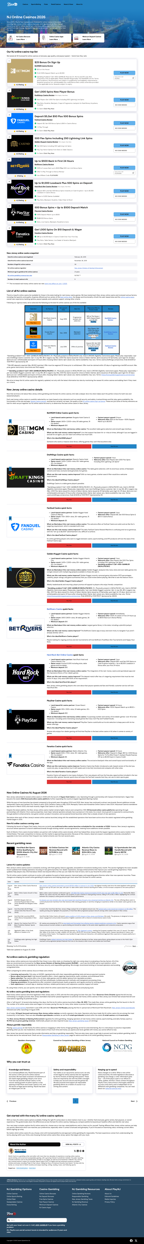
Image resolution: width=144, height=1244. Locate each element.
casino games (17, 1028)
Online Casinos (12, 1194)
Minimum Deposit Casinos (48, 1205)
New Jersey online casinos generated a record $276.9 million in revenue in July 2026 (67, 886)
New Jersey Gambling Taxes (82, 1199)
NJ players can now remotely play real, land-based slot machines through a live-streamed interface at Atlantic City (76, 900)
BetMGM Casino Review (44, 66)
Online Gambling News (22, 1168)
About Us (108, 1194)
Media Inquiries (110, 1199)
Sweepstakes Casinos (14, 1202)
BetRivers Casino (54, 609)
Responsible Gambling (80, 1196)
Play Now (124, 73)
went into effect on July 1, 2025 (56, 284)
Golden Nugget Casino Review (46, 142)
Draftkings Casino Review (44, 95)
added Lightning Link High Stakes (61, 939)
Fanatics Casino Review (44, 233)
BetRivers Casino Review (44, 164)
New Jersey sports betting (16, 1008)
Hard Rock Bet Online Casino (60, 655)
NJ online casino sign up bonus (94, 401)
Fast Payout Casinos (46, 1202)
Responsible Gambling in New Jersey (55, 1035)
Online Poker (11, 1199)
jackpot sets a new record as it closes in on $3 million (116, 909)
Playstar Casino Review (44, 211)
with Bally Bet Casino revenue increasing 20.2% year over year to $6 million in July (97, 893)
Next (134, 946)
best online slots (66, 297)
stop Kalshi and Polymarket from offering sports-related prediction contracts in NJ (89, 923)
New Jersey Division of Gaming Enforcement (89, 268)
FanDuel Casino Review (43, 120)
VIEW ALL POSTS (72, 1144)
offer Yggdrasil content (84, 930)
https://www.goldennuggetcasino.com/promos (117, 375)
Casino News (32, 1168)
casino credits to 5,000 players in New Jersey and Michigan (84, 916)
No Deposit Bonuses (46, 1196)
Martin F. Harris (20, 1150)
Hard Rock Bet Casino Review (46, 186)
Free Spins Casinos (46, 1199)
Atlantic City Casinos (79, 1205)
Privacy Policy (110, 1202)
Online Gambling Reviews (81, 1194)
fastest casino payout (38, 401)
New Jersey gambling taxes (79, 1021)
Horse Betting (12, 1205)
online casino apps (127, 297)
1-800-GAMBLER (40, 1225)
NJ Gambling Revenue (80, 1202)
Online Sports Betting (14, 1196)
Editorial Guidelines (112, 1196)
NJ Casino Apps (45, 1208)
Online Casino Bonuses (47, 1194)
